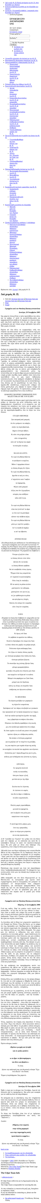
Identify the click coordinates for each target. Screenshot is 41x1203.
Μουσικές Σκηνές (16, 237)
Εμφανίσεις (21, 187)
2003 (12, 1161)
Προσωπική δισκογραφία (15, 68)
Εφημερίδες (18, 100)
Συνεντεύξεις (18, 86)
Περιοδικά (18, 106)
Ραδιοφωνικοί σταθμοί (17, 124)
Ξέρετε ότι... (14, 156)
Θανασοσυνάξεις (16, 200)
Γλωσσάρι (16, 142)
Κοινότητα (18, 205)
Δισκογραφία (20, 62)
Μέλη (14, 210)
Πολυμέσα (19, 169)
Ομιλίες (16, 132)
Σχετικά (19, 1153)
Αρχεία (14, 182)
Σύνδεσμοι (20, 223)
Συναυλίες (14, 192)
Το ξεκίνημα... (10, 1157)
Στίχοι (18, 84)
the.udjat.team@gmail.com (14, 1198)
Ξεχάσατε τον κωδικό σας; (19, 48)
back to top (5, 1149)
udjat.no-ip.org (7, 1177)
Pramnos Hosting (14, 1169)
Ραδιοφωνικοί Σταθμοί (16, 273)
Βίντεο (14, 176)
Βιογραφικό (21, 60)
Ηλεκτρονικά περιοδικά (17, 114)
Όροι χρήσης (20, 1155)
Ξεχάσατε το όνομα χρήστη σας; (19, 53)
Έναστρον (14, 149)
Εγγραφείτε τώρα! (16, 32)
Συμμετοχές (15, 78)
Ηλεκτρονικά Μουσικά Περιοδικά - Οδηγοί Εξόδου (16, 255)
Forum (14, 218)
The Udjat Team (14, 1167)
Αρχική (20, 58)
